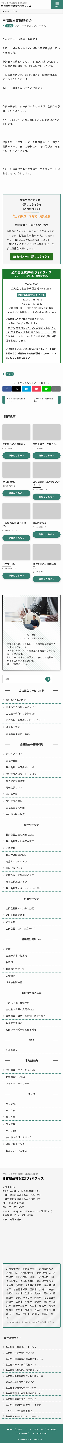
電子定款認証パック (16, 881)
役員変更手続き (14, 1022)
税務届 (9, 962)
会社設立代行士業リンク (19, 1137)
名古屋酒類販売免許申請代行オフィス (24, 1393)
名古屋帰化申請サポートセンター (22, 1347)
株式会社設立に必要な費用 (20, 841)
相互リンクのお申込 (16, 1150)
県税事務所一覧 (14, 982)
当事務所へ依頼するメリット (21, 706)
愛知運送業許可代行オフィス (20, 1381)
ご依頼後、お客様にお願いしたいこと (26, 720)
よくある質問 (13, 726)
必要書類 (10, 848)
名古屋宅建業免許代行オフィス (21, 1398)
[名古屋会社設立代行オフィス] (16, 4)
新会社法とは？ (14, 753)
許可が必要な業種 (15, 780)
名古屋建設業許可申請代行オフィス (23, 1370)
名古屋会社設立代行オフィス (20, 1352)
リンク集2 (11, 1110)
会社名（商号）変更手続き (20, 1009)
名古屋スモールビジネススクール (22, 1416)
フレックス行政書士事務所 (19, 1410)
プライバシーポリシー (18, 1083)
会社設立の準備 (14, 800)
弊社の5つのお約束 (16, 700)
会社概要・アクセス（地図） (21, 1070)
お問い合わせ (42, 1433)
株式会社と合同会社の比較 (20, 767)
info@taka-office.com (24, 1211)
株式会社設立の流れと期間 (20, 834)
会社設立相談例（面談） (19, 733)
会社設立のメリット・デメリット (23, 774)
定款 (8, 948)
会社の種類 (12, 760)
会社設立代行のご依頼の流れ (21, 713)
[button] (7, 389)
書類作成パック (14, 868)
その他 (9, 25)
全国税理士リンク (15, 1144)
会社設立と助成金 (15, 807)
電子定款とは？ (14, 787)
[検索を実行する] (47, 679)
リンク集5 (11, 1130)
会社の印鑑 (12, 794)
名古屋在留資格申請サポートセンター (24, 1404)
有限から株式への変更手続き (21, 1029)
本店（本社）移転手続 (18, 1002)
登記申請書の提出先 (16, 955)
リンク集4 (11, 1123)
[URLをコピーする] (56, 389)
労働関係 (10, 975)
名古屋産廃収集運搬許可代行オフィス (24, 1375)
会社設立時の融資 (15, 814)
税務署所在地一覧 (15, 968)
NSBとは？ (12, 1049)
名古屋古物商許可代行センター (21, 1387)
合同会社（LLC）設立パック (21, 928)
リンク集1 (11, 1103)
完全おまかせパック (16, 861)
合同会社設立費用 (15, 915)
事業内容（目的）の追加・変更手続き (26, 1016)
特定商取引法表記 (15, 1076)
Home (10, 1429)
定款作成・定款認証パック (20, 874)
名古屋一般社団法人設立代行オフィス (24, 1358)
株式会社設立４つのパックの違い (23, 888)
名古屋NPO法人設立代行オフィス (22, 1364)
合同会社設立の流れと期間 (20, 908)
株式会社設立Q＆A (16, 854)
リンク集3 (11, 1117)
